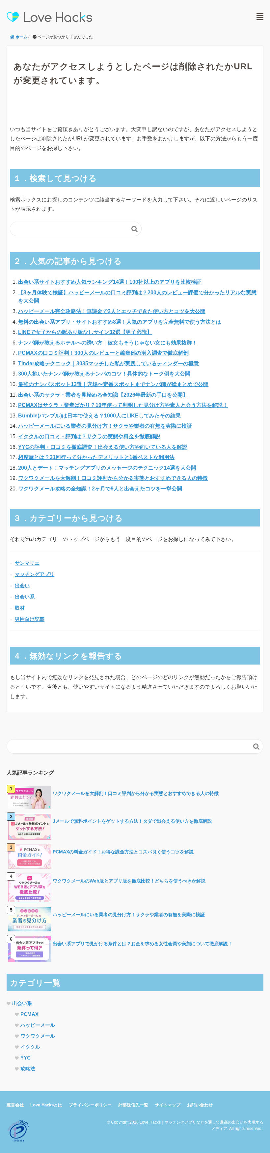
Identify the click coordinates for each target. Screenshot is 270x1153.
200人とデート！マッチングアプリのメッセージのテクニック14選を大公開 (107, 468)
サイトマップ (167, 1104)
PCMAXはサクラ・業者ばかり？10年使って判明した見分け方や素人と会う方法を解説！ (123, 405)
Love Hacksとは (46, 1104)
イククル (30, 1047)
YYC (25, 1058)
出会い (22, 585)
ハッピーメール (37, 1025)
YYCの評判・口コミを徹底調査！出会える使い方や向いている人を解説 (102, 447)
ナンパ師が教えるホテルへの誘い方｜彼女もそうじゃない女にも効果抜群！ (107, 342)
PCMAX (29, 1014)
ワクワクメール (37, 1036)
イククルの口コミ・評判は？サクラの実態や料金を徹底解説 (89, 436)
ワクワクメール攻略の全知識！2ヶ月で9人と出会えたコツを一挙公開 (100, 488)
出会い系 (25, 596)
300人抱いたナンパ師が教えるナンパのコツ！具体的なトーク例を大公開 (104, 374)
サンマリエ (27, 563)
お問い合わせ (200, 1104)
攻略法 (27, 1068)
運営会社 (15, 1104)
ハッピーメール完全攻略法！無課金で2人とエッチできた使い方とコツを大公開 (111, 311)
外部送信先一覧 (133, 1104)
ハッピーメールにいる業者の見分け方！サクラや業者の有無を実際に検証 (105, 426)
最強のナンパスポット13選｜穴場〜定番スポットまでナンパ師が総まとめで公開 (113, 384)
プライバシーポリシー (90, 1104)
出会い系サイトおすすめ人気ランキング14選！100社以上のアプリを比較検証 (110, 282)
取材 (20, 608)
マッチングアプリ (34, 574)
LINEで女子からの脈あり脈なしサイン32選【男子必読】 (85, 332)
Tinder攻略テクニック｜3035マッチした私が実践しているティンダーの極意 (108, 363)
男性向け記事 (29, 619)
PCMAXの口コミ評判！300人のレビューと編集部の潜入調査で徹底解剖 (103, 353)
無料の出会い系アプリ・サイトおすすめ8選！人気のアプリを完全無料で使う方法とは (119, 322)
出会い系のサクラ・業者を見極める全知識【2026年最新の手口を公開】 (103, 395)
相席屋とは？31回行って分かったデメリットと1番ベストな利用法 (96, 457)
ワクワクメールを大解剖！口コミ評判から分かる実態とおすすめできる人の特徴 (113, 478)
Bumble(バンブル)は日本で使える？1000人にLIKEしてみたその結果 (99, 415)
